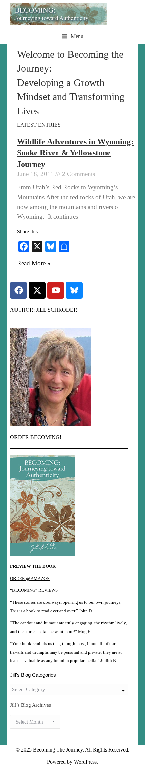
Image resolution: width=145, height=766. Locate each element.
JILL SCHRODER (56, 310)
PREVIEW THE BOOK (33, 566)
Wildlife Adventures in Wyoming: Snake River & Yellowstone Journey (75, 153)
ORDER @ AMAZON (30, 578)
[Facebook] (18, 290)
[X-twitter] (37, 290)
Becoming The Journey (58, 750)
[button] (72, 36)
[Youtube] (55, 290)
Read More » (34, 263)
